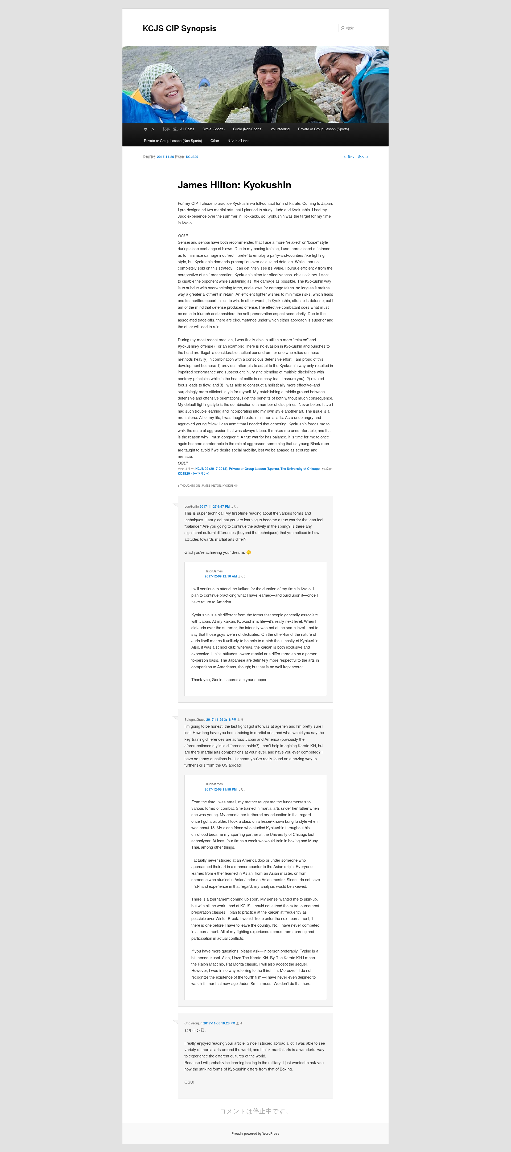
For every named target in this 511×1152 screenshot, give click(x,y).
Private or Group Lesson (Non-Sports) (173, 140)
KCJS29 (192, 156)
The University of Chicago (300, 468)
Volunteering (280, 128)
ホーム (149, 128)
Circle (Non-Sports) (247, 128)
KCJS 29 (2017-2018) (211, 468)
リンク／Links (238, 140)
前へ (349, 156)
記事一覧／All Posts (178, 128)
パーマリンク (200, 473)
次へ (363, 156)
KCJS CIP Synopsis (180, 28)
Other (215, 140)
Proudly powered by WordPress (255, 1133)
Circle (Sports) (214, 128)
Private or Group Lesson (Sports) (323, 128)
